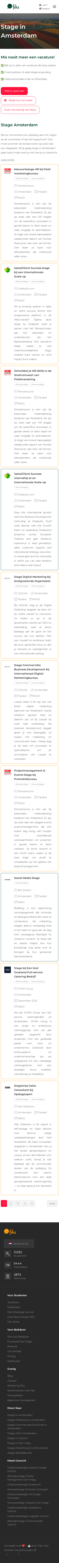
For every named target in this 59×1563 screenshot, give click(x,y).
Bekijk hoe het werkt (20, 100)
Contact (12, 1380)
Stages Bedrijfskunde (19, 1452)
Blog (10, 1375)
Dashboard (13, 1307)
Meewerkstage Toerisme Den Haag (27, 1502)
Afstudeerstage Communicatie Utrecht (25, 1523)
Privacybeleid (15, 1395)
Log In (44, 5)
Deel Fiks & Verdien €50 (21, 1317)
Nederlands (20, 1243)
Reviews (12, 1346)
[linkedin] (7, 1554)
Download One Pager (19, 1341)
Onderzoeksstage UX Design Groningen (24, 1496)
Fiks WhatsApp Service (20, 1312)
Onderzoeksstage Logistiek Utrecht (28, 1516)
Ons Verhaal (14, 1351)
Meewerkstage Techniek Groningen (27, 1489)
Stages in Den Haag (18, 1443)
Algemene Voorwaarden (21, 1400)
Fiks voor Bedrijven (18, 1336)
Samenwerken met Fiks (21, 1390)
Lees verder (7, 159)
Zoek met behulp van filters (20, 109)
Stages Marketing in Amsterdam (26, 1420)
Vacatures (13, 1302)
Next (52, 1203)
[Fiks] (13, 5)
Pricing (11, 1356)
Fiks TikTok (13, 1321)
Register (45, 8)
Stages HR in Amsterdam (22, 1433)
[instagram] (13, 1554)
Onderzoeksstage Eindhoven (24, 1484)
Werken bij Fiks (16, 1385)
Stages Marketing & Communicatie (27, 1448)
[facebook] (18, 1554)
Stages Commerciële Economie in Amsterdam (27, 1426)
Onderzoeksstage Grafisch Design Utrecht (27, 1469)
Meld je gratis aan (14, 90)
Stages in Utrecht (17, 1438)
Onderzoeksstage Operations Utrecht (24, 1509)
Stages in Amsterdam (19, 1415)
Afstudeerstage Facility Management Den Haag (21, 1478)
